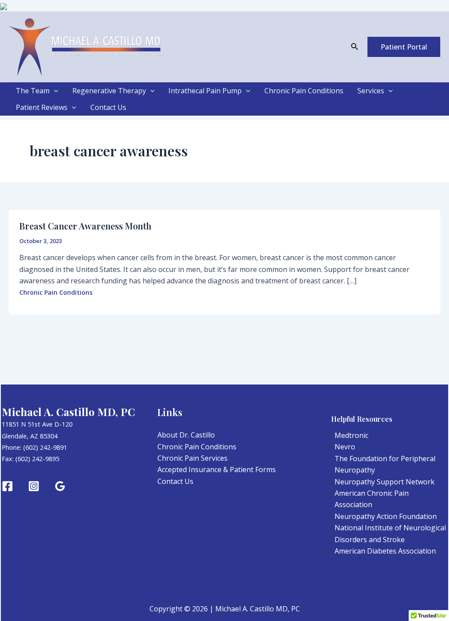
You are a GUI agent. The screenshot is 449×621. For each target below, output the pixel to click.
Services (370, 90)
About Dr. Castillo (186, 435)
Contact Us (108, 107)
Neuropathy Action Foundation (386, 516)
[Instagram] (33, 486)
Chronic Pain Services (192, 458)
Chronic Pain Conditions (303, 90)
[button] (355, 47)
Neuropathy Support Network (385, 482)
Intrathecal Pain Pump (205, 90)
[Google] (60, 486)
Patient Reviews (42, 107)
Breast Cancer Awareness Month (85, 226)
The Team (33, 90)
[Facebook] (7, 486)
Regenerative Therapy (109, 90)
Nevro (345, 447)
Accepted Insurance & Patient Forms (216, 469)
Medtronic (351, 435)
